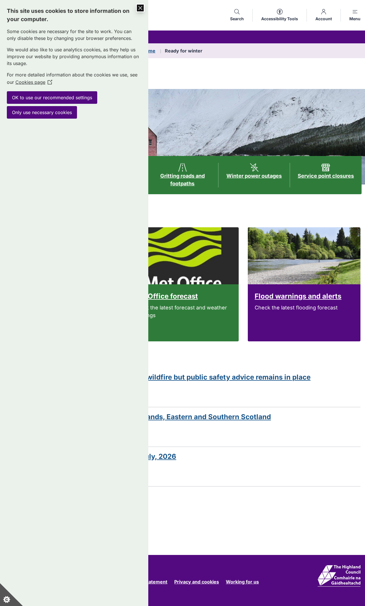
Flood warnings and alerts (298, 296)
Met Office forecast (165, 296)
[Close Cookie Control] (140, 8)
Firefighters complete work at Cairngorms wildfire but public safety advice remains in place (158, 377)
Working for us (242, 582)
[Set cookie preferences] (11, 594)
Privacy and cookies (196, 582)
